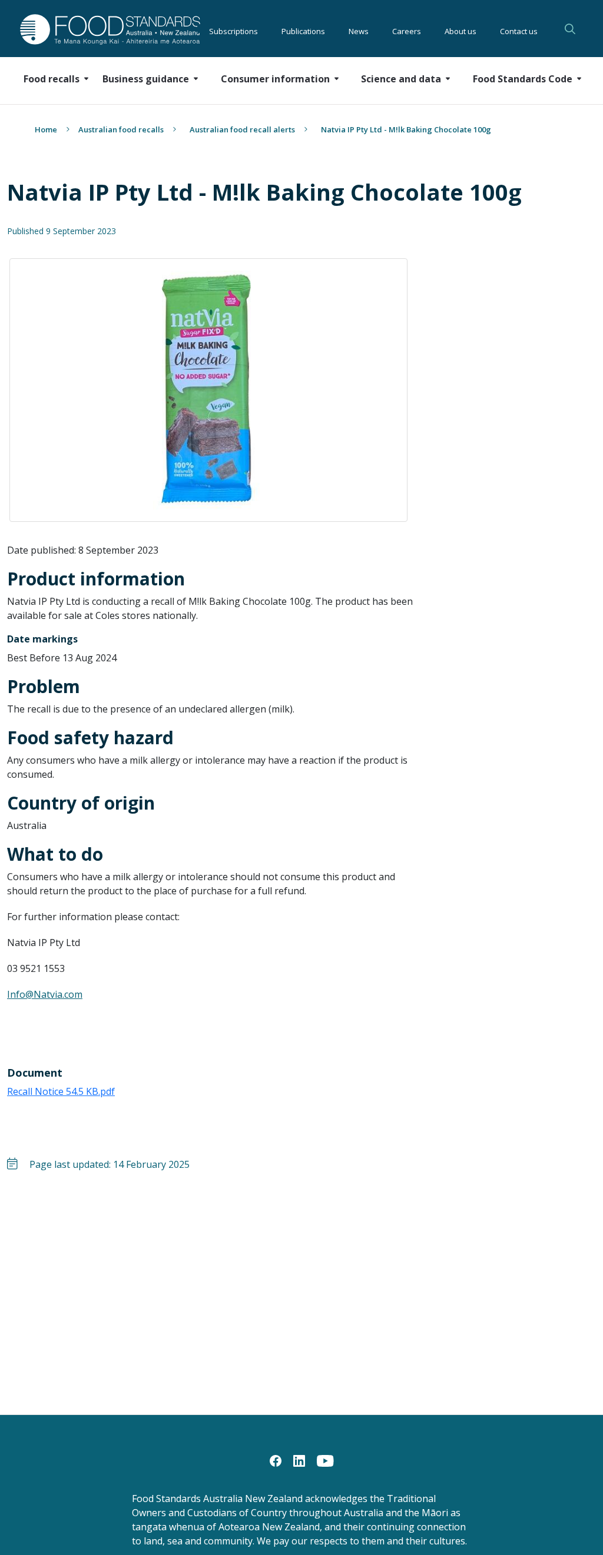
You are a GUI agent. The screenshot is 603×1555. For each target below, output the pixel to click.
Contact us (519, 29)
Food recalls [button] (51, 78)
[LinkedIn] (299, 1460)
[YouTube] (325, 1460)
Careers (406, 29)
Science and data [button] (401, 78)
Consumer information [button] (275, 78)
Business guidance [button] (145, 78)
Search (570, 29)
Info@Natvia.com (44, 994)
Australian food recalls (121, 129)
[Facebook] (275, 1460)
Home (46, 129)
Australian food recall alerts (242, 129)
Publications (303, 29)
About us (460, 29)
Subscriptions (233, 29)
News (359, 29)
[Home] (85, 29)
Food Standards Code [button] (522, 78)
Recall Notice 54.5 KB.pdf (61, 1091)
